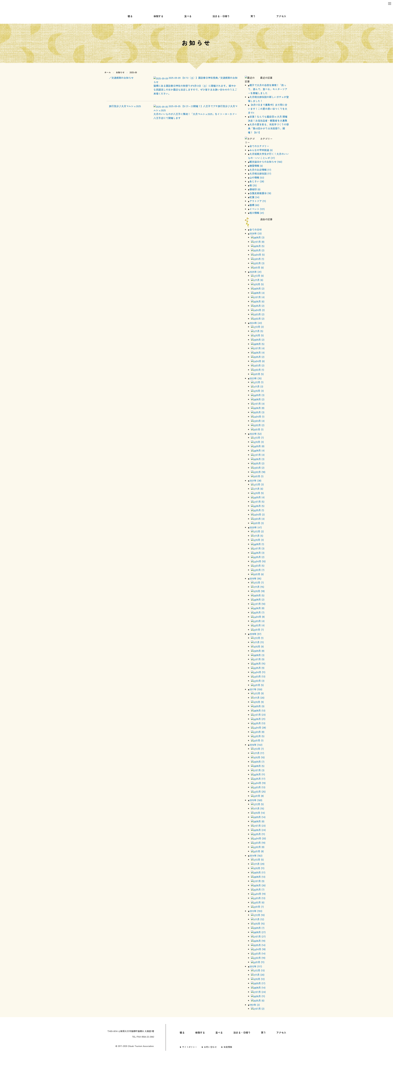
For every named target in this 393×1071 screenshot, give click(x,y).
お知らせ (120, 72)
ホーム (107, 72)
